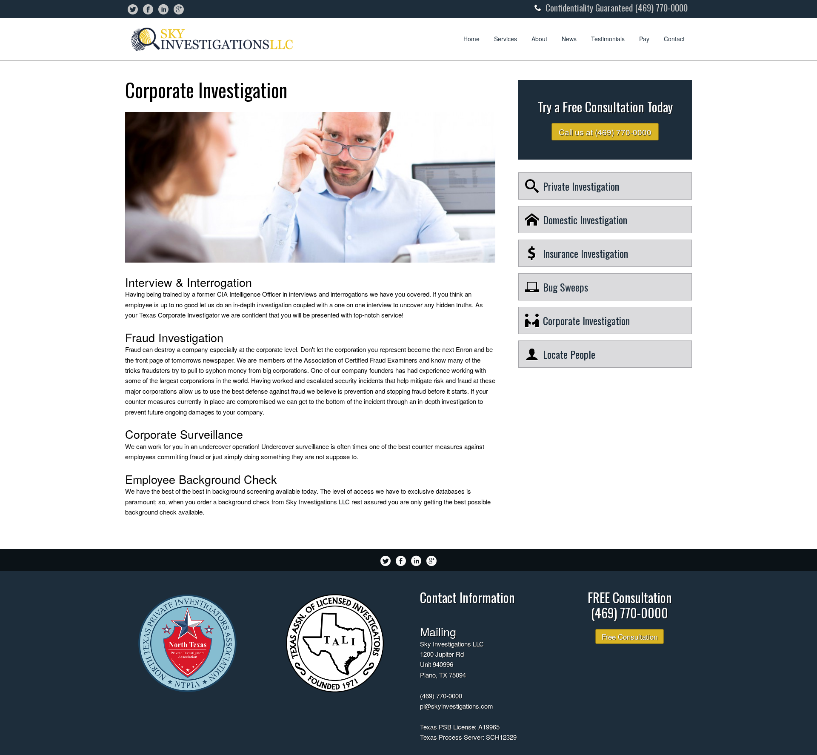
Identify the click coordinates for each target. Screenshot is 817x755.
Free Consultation (629, 636)
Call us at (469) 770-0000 (605, 131)
